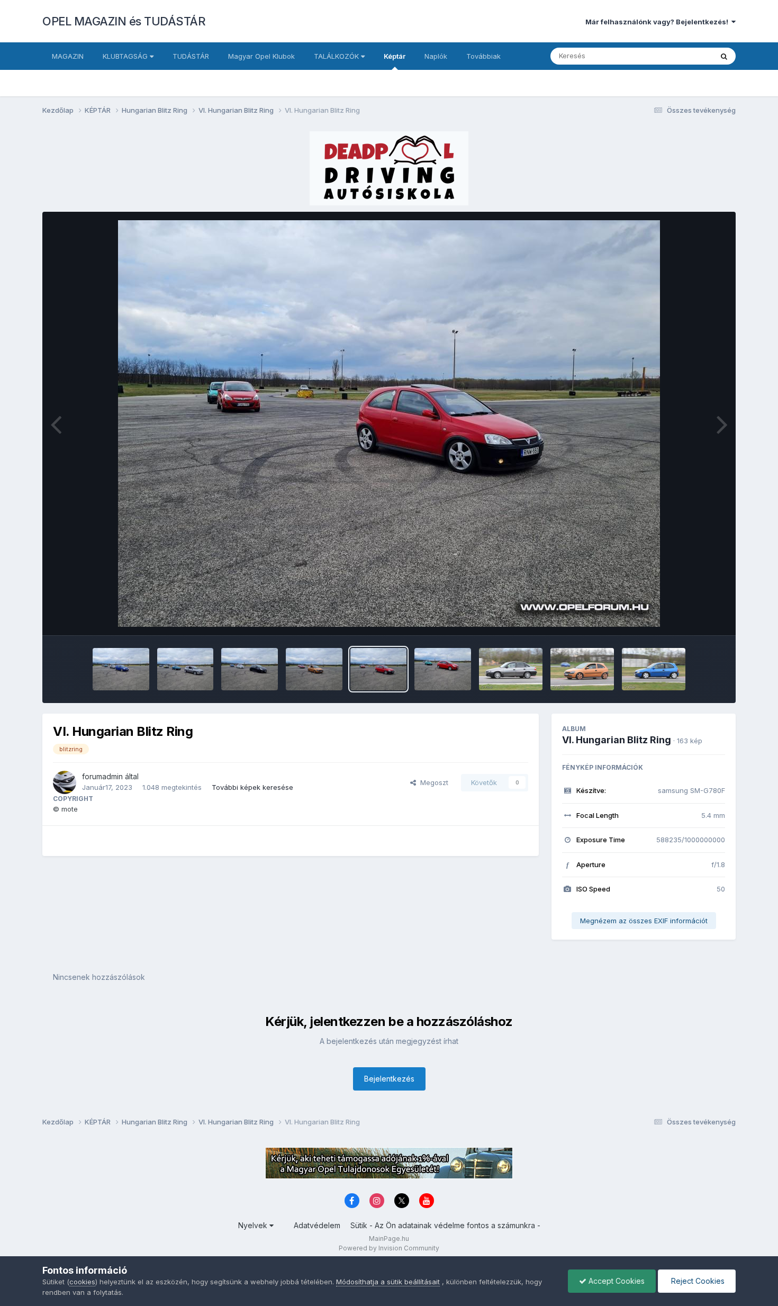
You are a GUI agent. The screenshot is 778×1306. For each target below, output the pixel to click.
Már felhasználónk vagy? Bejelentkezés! (658, 21)
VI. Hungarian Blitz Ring (616, 739)
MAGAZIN (68, 56)
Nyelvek (253, 1225)
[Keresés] (724, 56)
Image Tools (692, 616)
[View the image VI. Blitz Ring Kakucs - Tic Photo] (510, 669)
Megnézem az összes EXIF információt (644, 920)
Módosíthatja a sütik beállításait (388, 1281)
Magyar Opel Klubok (261, 56)
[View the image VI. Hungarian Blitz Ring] (121, 669)
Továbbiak (483, 56)
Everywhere (679, 56)
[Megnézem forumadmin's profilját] (64, 782)
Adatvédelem (317, 1225)
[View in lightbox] (389, 423)
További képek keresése (252, 787)
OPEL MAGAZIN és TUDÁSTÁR (123, 21)
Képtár (394, 56)
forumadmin (102, 776)
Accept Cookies (615, 1280)
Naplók (435, 56)
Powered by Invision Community (389, 1248)
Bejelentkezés (389, 1078)
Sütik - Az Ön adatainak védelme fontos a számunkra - (445, 1225)
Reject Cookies (697, 1280)
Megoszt (432, 782)
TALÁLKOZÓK (337, 56)
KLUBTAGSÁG (126, 56)
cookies (82, 1281)
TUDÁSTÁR (191, 56)
